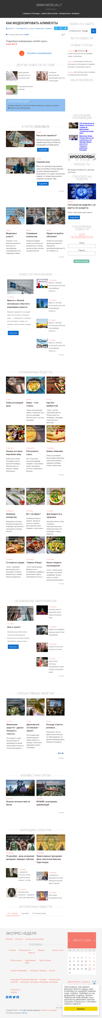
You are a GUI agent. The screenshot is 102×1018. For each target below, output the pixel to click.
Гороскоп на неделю (80, 186)
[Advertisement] (51, 198)
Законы (52, 967)
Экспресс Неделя (13, 379)
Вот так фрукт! (33, 514)
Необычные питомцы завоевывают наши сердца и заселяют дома (56, 667)
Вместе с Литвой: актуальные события (20, 285)
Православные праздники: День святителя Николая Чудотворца (49, 855)
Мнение (41, 947)
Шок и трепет (14, 627)
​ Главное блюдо (34, 562)
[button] (10, 713)
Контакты (19, 935)
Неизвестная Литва (18, 778)
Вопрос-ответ (58, 947)
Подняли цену (43, 162)
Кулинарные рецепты (15, 381)
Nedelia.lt (9, 935)
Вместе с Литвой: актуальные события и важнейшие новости (18, 303)
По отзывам (12, 909)
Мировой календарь (49, 835)
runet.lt (10, 28)
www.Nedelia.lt (49, 4)
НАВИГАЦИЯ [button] (50, 9)
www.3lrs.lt (11, 44)
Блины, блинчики (55, 451)
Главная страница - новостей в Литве (40, 13)
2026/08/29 (41, 126)
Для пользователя (82, 236)
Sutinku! (81, 1008)
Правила (75, 13)
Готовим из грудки (15, 562)
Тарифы (23, 967)
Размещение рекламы (34, 935)
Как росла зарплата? (46, 135)
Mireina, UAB (60, 1001)
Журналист (13, 136)
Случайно (25, 909)
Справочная (64, 13)
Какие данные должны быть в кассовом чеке (24, 75)
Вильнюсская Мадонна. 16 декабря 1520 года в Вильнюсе (26, 891)
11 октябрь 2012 (21, 28)
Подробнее (43, 150)
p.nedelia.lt (86, 978)
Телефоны (34, 967)
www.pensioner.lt (74, 978)
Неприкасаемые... (35, 724)
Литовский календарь (19, 835)
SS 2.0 (25, 1009)
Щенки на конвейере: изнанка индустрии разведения (57, 632)
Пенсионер (14, 282)
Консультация (15, 133)
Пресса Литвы (45, 957)
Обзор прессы (16, 957)
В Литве (12, 947)
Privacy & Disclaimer (49, 1006)
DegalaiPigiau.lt (74, 981)
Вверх (89, 981)
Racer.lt (83, 981)
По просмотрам (39, 909)
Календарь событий (18, 833)
